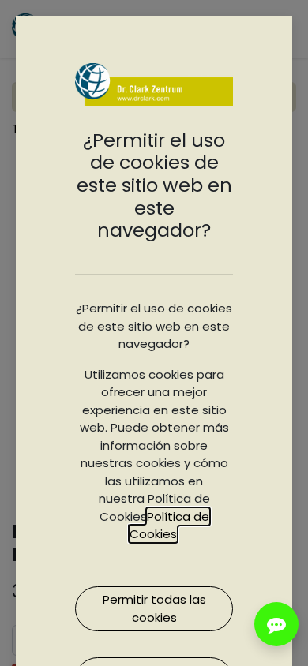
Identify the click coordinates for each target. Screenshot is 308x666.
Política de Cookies (169, 525)
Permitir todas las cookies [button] (154, 608)
